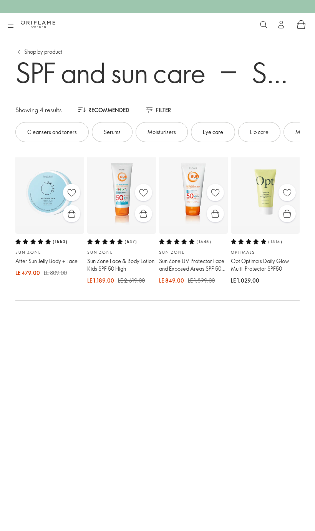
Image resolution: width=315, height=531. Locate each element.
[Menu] (10, 25)
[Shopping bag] (301, 25)
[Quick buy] (71, 213)
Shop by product (43, 51)
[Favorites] (71, 192)
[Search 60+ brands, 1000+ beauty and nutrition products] (263, 24)
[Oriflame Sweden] (38, 24)
